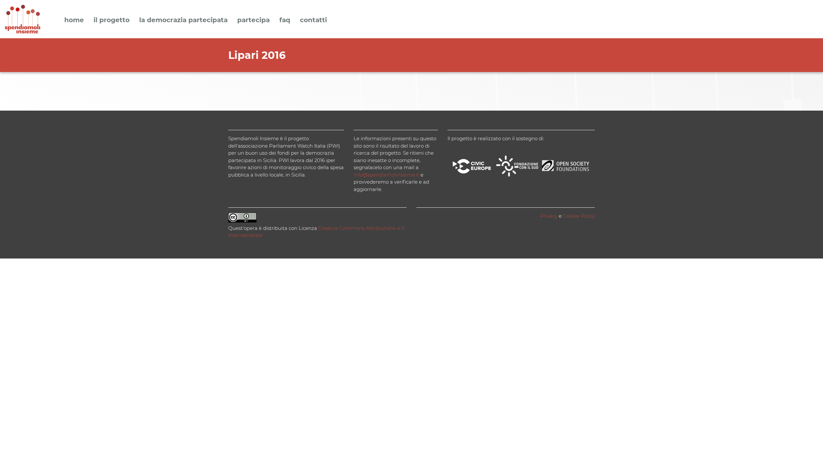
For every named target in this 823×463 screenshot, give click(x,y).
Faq (284, 20)
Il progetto (112, 20)
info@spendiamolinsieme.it (386, 175)
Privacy (548, 216)
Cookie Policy (579, 216)
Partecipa (253, 20)
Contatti (313, 20)
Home (74, 20)
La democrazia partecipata (183, 20)
